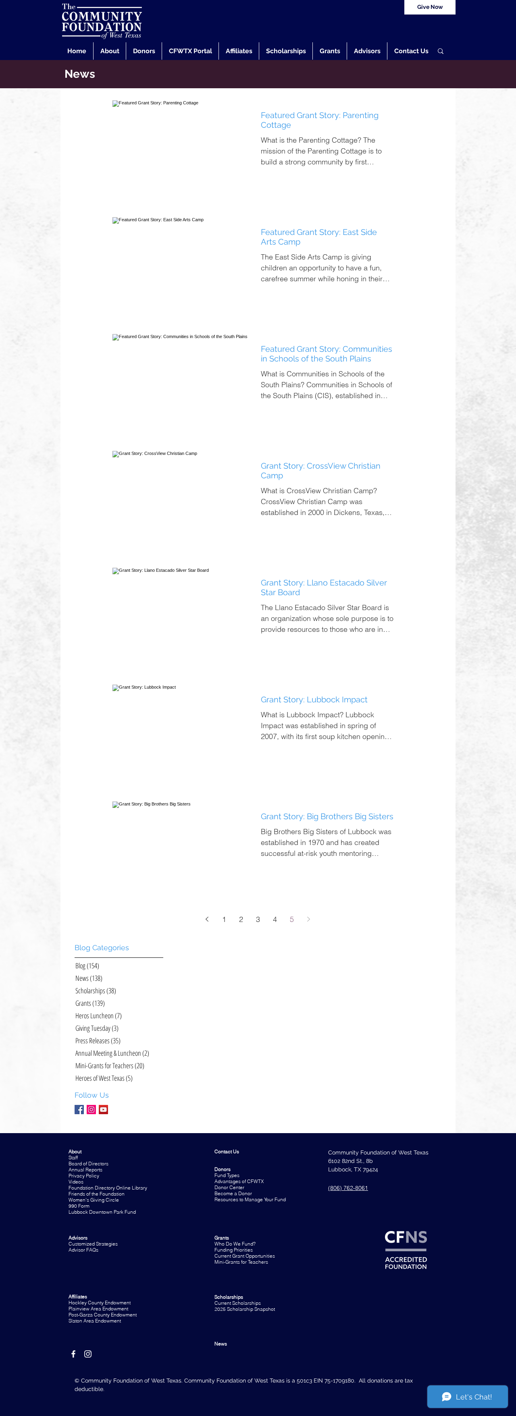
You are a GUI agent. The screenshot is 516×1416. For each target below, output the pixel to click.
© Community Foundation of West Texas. (129, 1380)
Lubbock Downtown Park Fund (102, 1212)
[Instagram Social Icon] (91, 1109)
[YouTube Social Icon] (103, 1109)
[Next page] (309, 919)
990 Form (79, 1206)
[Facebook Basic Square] (79, 1109)
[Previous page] (207, 919)
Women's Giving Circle (94, 1200)
